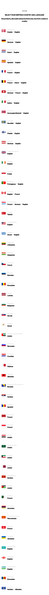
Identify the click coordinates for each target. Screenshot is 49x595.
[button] (11, 32)
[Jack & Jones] (24, 11)
